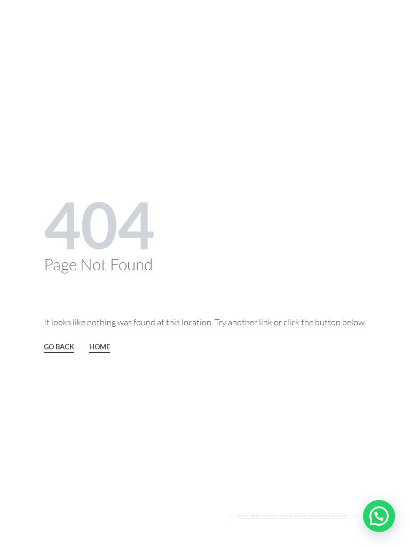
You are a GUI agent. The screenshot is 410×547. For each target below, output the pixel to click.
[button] (379, 516)
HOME (99, 347)
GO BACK (59, 347)
